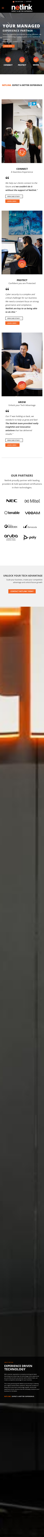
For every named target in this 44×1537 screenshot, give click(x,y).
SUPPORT (28, 1)
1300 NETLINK (18, 1)
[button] (3, 8)
